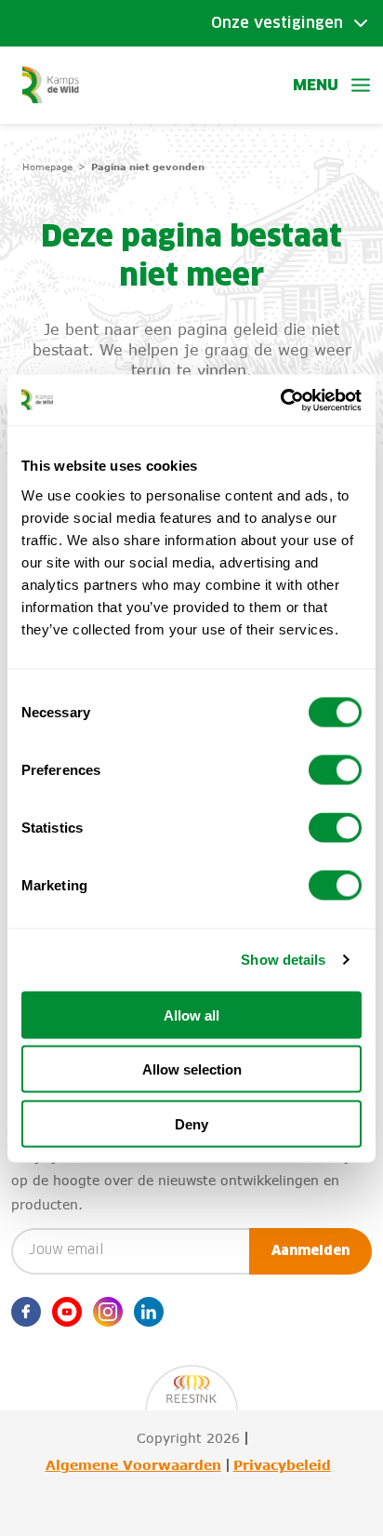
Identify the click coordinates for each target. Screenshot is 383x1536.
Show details (283, 960)
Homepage (47, 166)
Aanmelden (310, 1251)
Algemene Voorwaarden (133, 1465)
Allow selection (192, 1069)
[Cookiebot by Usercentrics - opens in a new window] (280, 400)
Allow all (191, 1014)
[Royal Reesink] (191, 1378)
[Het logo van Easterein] (50, 84)
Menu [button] (315, 85)
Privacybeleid (282, 1465)
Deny (191, 1123)
